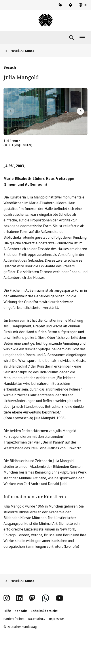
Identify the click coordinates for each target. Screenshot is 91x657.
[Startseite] (45, 20)
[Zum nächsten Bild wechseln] (80, 111)
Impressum (56, 619)
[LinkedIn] (19, 598)
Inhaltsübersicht (44, 611)
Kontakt (21, 611)
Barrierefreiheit (14, 619)
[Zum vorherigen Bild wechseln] (10, 111)
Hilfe (7, 611)
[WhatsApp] (45, 598)
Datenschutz (37, 619)
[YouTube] (60, 598)
